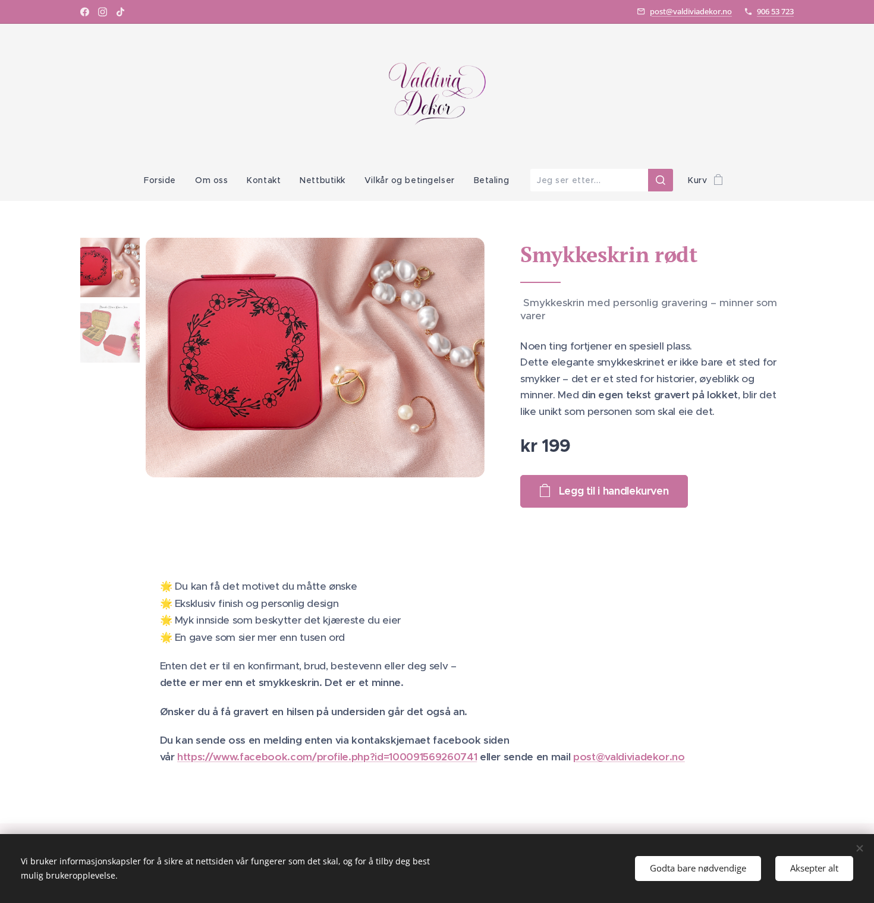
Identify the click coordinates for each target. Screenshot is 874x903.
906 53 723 (775, 11)
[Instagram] (102, 12)
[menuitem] (165, 180)
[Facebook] (84, 12)
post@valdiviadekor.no (691, 11)
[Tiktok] (120, 12)
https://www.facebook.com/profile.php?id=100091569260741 (327, 756)
